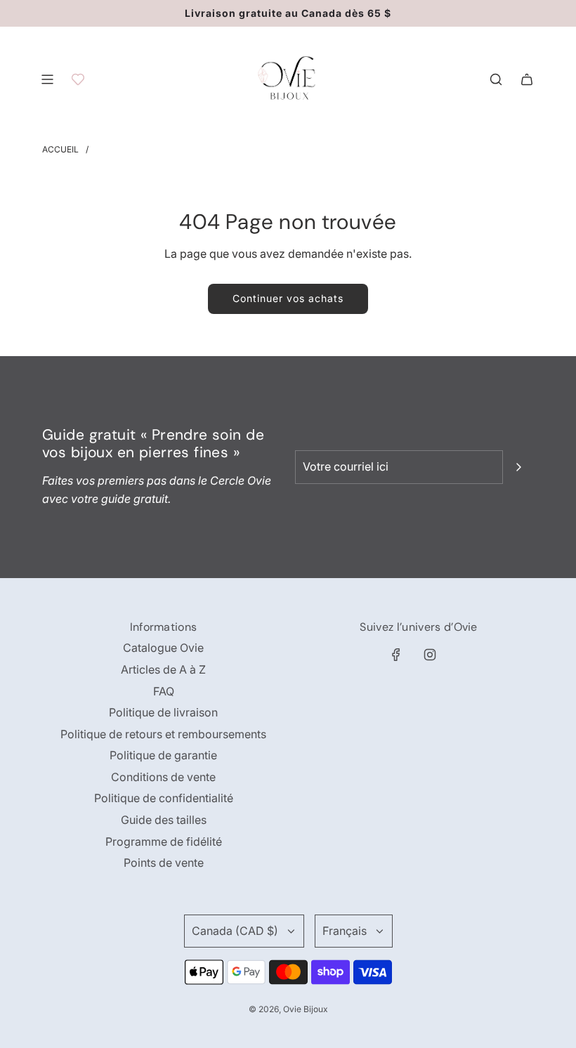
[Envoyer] (518, 467)
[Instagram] (429, 654)
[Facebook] (396, 654)
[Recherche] (495, 79)
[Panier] (526, 79)
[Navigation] (47, 79)
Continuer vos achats (288, 298)
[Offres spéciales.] (78, 79)
